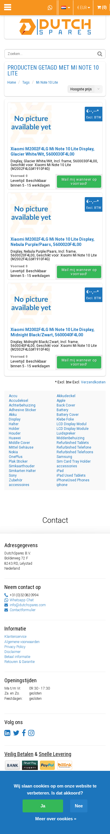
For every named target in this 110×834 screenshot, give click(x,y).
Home (11, 82)
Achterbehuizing (22, 405)
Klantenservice (15, 637)
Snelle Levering (55, 754)
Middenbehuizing (70, 438)
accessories (67, 466)
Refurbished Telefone (74, 447)
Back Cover (66, 405)
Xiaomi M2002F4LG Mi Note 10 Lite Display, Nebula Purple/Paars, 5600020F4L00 (52, 242)
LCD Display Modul (72, 424)
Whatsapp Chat (22, 600)
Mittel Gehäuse (21, 447)
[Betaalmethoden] (30, 765)
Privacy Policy (15, 647)
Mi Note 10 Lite (47, 82)
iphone (62, 485)
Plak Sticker (18, 461)
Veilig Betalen (18, 754)
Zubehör (15, 480)
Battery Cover (68, 415)
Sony (13, 475)
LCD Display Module (73, 429)
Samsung (64, 457)
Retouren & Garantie (19, 662)
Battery (62, 410)
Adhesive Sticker (22, 410)
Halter (13, 424)
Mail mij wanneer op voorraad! (79, 182)
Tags (26, 82)
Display (15, 419)
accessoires (19, 485)
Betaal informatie (17, 657)
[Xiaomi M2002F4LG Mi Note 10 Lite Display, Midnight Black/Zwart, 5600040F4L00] (31, 303)
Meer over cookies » (55, 818)
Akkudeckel (66, 396)
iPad (60, 471)
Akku (13, 415)
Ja (42, 805)
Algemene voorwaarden (22, 642)
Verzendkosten (93, 382)
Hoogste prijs (81, 89)
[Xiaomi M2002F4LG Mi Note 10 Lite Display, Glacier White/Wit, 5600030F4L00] (31, 122)
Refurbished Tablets (73, 443)
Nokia (13, 452)
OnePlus (16, 457)
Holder (14, 429)
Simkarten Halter (22, 471)
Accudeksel (18, 401)
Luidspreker (66, 433)
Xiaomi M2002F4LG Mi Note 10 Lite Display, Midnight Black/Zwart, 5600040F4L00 (52, 332)
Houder (15, 433)
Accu (13, 396)
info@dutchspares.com (28, 605)
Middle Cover (19, 443)
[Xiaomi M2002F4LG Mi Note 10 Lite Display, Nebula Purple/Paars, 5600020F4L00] (31, 213)
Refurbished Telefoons (75, 452)
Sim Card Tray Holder (74, 461)
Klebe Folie (65, 419)
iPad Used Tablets (71, 475)
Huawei (15, 438)
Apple (61, 401)
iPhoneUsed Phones (73, 480)
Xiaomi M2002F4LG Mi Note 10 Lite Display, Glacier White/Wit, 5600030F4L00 (52, 151)
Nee (79, 805)
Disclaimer (12, 652)
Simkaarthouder (22, 466)
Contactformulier (22, 610)
